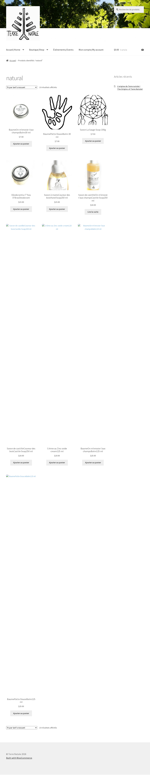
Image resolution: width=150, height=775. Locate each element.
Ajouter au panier (21, 143)
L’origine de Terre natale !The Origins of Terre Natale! (130, 88)
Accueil (13, 60)
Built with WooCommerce (19, 757)
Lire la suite (93, 212)
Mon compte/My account (91, 49)
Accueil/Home (13, 49)
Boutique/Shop (36, 49)
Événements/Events (63, 49)
